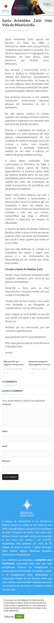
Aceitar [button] (19, 616)
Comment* (7, 404)
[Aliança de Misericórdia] (6, 7)
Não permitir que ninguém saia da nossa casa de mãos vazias (14, 364)
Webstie (6, 461)
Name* (5, 431)
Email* (5, 446)
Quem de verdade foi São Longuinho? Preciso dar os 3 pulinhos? (39, 364)
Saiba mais (9, 616)
